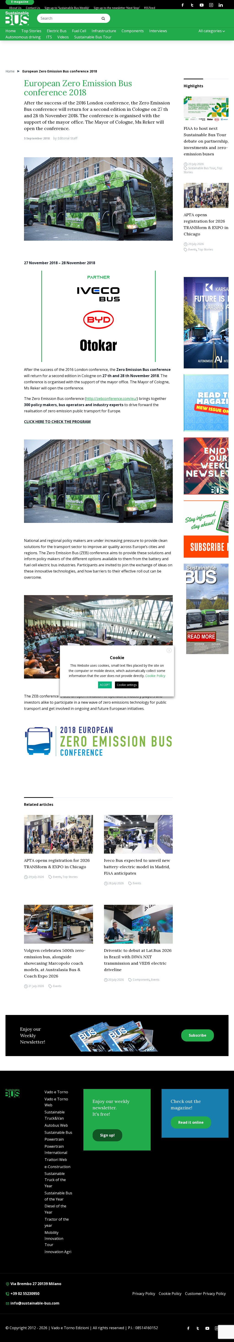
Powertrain (54, 1139)
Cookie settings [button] (127, 685)
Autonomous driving (23, 37)
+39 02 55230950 (24, 1293)
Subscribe (197, 1035)
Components (133, 30)
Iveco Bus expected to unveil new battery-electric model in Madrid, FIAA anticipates (137, 867)
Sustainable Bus (58, 1132)
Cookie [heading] (117, 657)
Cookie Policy (170, 1293)
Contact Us (33, 8)
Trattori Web (56, 1159)
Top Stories (31, 30)
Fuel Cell (79, 30)
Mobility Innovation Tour (54, 1238)
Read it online (191, 1122)
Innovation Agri (58, 1251)
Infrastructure (104, 30)
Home (10, 30)
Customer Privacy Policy (205, 1293)
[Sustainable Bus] (17, 18)
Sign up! (107, 1135)
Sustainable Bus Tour (93, 37)
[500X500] (98, 327)
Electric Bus (56, 30)
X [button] (169, 650)
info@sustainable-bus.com (34, 1303)
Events (192, 249)
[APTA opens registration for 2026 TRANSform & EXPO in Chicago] (206, 195)
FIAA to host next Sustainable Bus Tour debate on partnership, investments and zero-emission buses (206, 141)
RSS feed (149, 8)
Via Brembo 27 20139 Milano (35, 1283)
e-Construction (57, 1166)
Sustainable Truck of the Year (55, 1179)
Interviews (158, 30)
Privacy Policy (143, 1293)
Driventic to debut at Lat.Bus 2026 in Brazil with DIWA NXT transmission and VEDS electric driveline (138, 960)
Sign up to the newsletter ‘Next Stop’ (117, 8)
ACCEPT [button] (105, 685)
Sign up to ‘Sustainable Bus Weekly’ (67, 8)
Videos (63, 37)
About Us (15, 8)
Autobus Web (56, 1125)
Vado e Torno (56, 1091)
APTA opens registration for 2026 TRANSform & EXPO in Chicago (206, 224)
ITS (49, 37)
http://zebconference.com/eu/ (111, 398)
